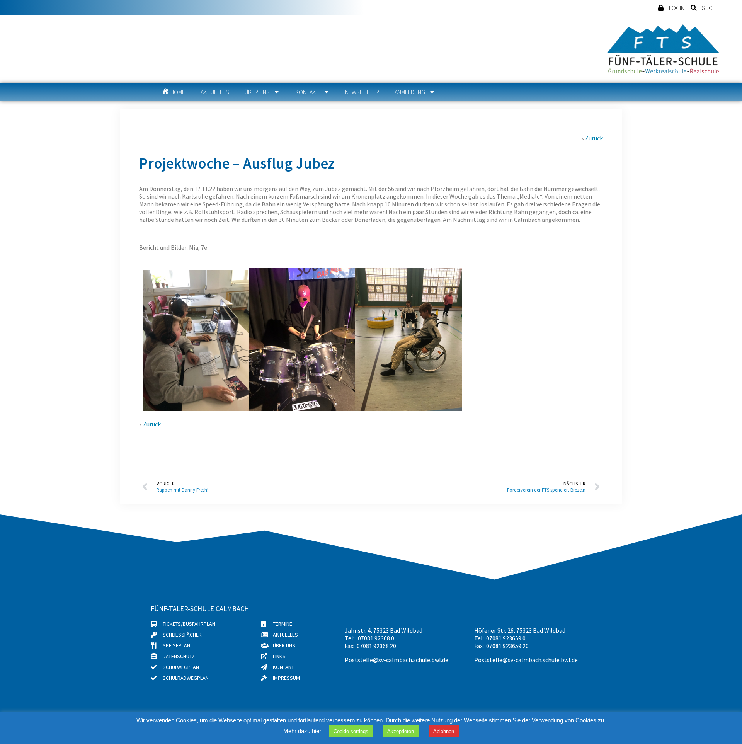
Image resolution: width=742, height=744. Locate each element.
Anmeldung (410, 92)
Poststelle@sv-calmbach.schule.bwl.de (396, 660)
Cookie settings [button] (351, 731)
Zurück (594, 138)
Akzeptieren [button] (400, 731)
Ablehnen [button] (443, 731)
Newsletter (362, 92)
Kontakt (307, 92)
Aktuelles (215, 92)
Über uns (257, 92)
